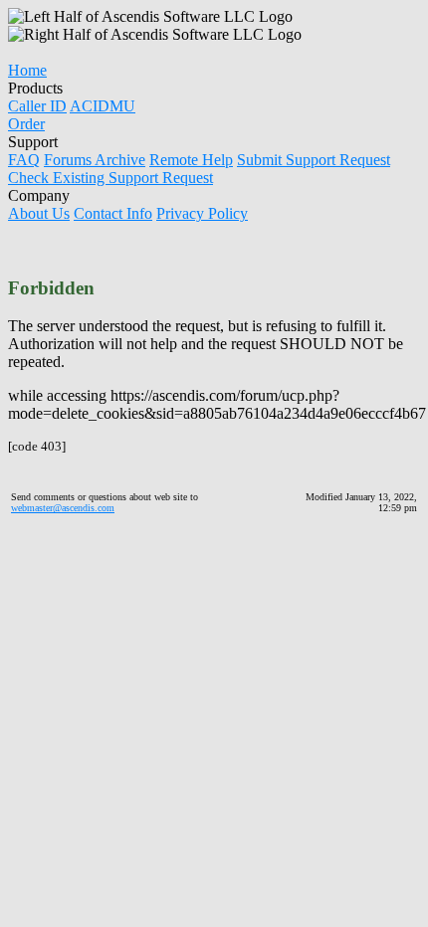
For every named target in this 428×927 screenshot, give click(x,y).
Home (27, 70)
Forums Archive (94, 159)
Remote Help (191, 159)
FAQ (24, 159)
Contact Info (113, 213)
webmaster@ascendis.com (62, 507)
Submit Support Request (313, 159)
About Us (39, 213)
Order (26, 123)
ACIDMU (102, 105)
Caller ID (37, 105)
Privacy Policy (202, 213)
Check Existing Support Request (110, 177)
